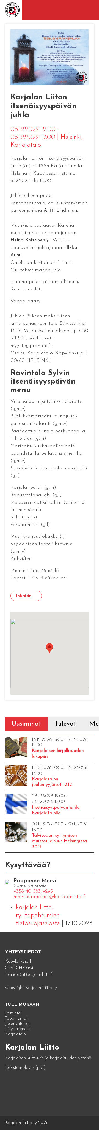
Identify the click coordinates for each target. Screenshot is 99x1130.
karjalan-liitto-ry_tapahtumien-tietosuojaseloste (39, 915)
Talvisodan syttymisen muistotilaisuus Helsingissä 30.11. (59, 841)
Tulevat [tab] (65, 724)
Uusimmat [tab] (26, 724)
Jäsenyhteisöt (17, 1023)
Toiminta (13, 1013)
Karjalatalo (15, 1034)
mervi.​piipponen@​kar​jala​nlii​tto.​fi (49, 896)
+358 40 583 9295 (33, 891)
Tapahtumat (16, 1018)
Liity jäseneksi (18, 1028)
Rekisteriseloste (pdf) (25, 1067)
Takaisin (23, 596)
